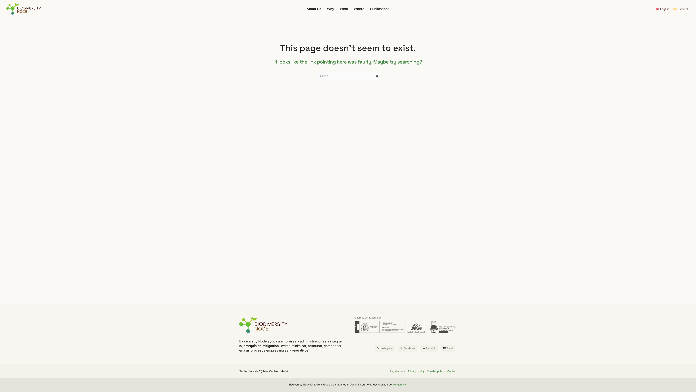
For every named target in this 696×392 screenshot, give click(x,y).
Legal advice (397, 371)
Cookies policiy (436, 371)
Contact (452, 371)
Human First (400, 384)
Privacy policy (416, 371)
